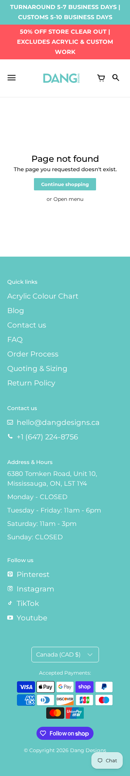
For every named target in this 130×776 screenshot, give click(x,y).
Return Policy (31, 383)
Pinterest (33, 574)
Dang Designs (88, 750)
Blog (15, 310)
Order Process (32, 354)
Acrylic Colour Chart (42, 296)
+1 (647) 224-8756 (47, 437)
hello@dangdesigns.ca (58, 422)
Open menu (68, 199)
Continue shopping (65, 184)
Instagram (35, 589)
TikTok (28, 603)
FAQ (15, 339)
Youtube (32, 617)
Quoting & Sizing (37, 368)
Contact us (26, 325)
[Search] (115, 78)
